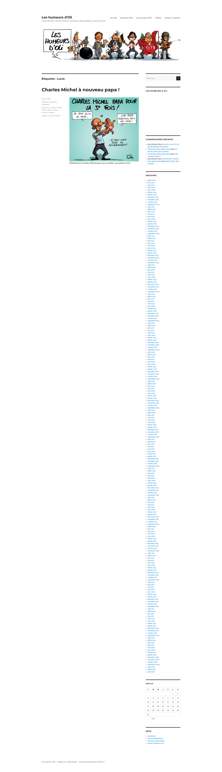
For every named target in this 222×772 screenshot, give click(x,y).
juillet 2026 (152, 180)
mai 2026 (151, 185)
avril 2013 (151, 563)
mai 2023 (151, 272)
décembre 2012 (153, 573)
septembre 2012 (153, 580)
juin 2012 (151, 585)
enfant (55, 110)
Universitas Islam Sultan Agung (159, 149)
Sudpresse (45, 104)
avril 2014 (151, 534)
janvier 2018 (152, 427)
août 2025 (151, 207)
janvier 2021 (152, 340)
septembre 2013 (153, 551)
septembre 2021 (153, 321)
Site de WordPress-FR (156, 743)
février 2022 (152, 309)
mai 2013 (151, 560)
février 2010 (152, 652)
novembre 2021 (153, 316)
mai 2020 (151, 359)
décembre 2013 (153, 543)
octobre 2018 (152, 405)
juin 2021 (151, 328)
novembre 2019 (153, 374)
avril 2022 (151, 304)
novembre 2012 (153, 575)
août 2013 (151, 553)
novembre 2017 (153, 432)
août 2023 (151, 265)
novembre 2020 (153, 345)
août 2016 (151, 468)
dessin (49, 110)
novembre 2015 (153, 490)
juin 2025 (151, 212)
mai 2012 (151, 587)
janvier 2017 (152, 456)
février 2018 (152, 425)
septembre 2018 (153, 408)
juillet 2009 (152, 669)
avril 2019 (151, 391)
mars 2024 (151, 248)
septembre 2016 (153, 466)
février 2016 (152, 483)
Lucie (44, 112)
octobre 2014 (152, 522)
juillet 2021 (152, 326)
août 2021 (151, 323)
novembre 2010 (153, 631)
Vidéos (158, 18)
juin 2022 (151, 299)
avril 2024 (151, 246)
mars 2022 (151, 306)
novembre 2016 (153, 461)
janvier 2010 (152, 655)
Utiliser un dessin (172, 18)
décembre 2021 (153, 313)
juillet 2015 (152, 500)
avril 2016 (151, 478)
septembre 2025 (153, 204)
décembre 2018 (153, 401)
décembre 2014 (153, 517)
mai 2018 (151, 418)
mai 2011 (151, 616)
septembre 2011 (153, 606)
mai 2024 (151, 243)
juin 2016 (151, 473)
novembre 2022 (153, 287)
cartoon (53, 108)
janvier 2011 (152, 626)
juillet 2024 (152, 238)
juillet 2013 (151, 556)
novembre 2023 (153, 258)
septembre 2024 (153, 234)
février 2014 (152, 539)
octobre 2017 (152, 435)
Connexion (152, 736)
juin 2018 (151, 415)
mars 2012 (151, 592)
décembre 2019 (153, 372)
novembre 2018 (153, 403)
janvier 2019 (152, 398)
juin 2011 (151, 614)
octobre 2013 (152, 548)
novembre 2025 (153, 200)
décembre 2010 (153, 628)
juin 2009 (151, 672)
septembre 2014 (153, 524)
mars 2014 (151, 536)
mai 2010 (151, 645)
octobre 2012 (152, 577)
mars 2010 (151, 650)
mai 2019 (151, 389)
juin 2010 (151, 643)
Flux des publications (155, 738)
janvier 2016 (152, 485)
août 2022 (151, 294)
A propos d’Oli (126, 18)
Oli (47, 112)
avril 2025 (151, 217)
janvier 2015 (152, 514)
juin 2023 (151, 270)
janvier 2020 (152, 369)
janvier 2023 (152, 282)
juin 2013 (151, 558)
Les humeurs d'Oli (57, 17)
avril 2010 (151, 648)
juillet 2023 (152, 267)
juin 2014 (151, 529)
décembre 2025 (153, 197)
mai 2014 (151, 531)
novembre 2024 (153, 229)
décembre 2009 (153, 657)
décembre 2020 (153, 343)
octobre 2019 (152, 376)
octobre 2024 (152, 231)
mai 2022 (151, 301)
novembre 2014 (153, 519)
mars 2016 (151, 481)
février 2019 (152, 396)
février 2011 (152, 623)
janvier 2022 (152, 311)
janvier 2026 (152, 195)
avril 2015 (151, 507)
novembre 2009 (153, 660)
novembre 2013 (153, 546)
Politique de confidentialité (67, 762)
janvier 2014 (152, 541)
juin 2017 (151, 444)
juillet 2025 (152, 209)
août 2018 (151, 410)
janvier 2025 (152, 224)
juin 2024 (151, 241)
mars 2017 (151, 451)
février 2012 (152, 594)
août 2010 (151, 638)
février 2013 (152, 568)
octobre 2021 (152, 318)
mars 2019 (151, 393)
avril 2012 (151, 590)
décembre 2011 (153, 599)
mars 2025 (151, 219)
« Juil (153, 719)
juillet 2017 (152, 442)
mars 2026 (152, 190)
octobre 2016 (152, 464)
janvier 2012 (152, 597)
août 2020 (151, 352)
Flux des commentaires (156, 741)
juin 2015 (151, 502)
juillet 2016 (152, 471)
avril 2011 (151, 619)
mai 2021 (151, 330)
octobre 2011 (152, 604)
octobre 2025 (152, 202)
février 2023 (152, 280)
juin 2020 (151, 357)
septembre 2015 (153, 495)
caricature (45, 108)
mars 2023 (151, 277)
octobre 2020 (152, 347)
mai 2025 (151, 214)
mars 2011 (151, 621)
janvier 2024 (152, 253)
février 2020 (152, 367)
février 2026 (152, 192)
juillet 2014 (152, 527)
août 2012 (151, 582)
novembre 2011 (153, 602)
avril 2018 (151, 420)
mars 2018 (151, 422)
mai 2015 (151, 505)
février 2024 (152, 250)
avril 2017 (151, 449)
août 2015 (151, 497)
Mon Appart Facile (154, 161)
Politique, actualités (49, 102)
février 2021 (152, 338)
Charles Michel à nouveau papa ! (81, 89)
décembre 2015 (153, 488)
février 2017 (152, 454)
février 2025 (152, 221)
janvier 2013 (152, 570)
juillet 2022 (152, 296)
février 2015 (152, 512)
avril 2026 (151, 188)
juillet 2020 (152, 355)
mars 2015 (151, 510)
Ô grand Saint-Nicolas (170, 159)
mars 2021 (151, 335)
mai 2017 (151, 447)
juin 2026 (151, 183)
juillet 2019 (152, 384)
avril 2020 (151, 362)
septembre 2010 (153, 636)
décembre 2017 (153, 430)
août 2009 (151, 667)
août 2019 (151, 381)
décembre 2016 (153, 459)
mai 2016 (151, 476)
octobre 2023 (152, 260)
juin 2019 (151, 386)
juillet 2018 (152, 413)
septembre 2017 (153, 437)
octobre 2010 (152, 633)
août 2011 (151, 609)
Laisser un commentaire (51, 116)
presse (51, 112)
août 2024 (151, 236)
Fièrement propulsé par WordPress (92, 762)
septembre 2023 (153, 263)
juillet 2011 (151, 611)
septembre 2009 (154, 665)
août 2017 (151, 439)
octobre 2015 (152, 493)
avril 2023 (151, 275)
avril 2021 (151, 333)
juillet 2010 (152, 640)
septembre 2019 (153, 379)
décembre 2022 (153, 284)
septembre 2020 (153, 350)
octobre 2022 (152, 289)
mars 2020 (151, 364)
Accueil (113, 18)
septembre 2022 (153, 292)
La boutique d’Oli (144, 18)
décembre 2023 (153, 255)
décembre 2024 (153, 226)
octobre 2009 (152, 662)
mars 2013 (151, 565)
